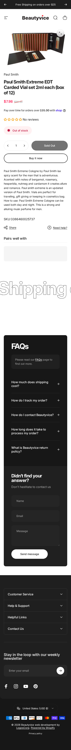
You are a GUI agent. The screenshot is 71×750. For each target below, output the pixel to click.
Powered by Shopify (43, 727)
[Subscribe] (60, 670)
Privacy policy (35, 733)
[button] (13, 119)
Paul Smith (11, 74)
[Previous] (5, 4)
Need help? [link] (60, 227)
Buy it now (35, 158)
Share (12, 227)
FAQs (38, 359)
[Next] (66, 4)
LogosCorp (22, 727)
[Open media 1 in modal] (60, 33)
